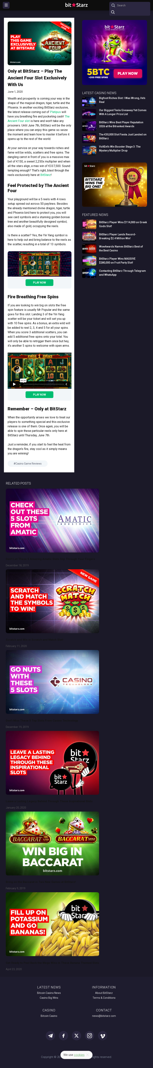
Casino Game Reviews (28, 463)
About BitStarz (104, 992)
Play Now (39, 282)
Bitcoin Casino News (49, 992)
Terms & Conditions (104, 997)
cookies (79, 1055)
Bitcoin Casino (49, 1015)
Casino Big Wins (49, 997)
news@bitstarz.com (104, 1015)
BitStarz (45, 175)
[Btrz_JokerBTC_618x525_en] (114, 84)
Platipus (55, 112)
